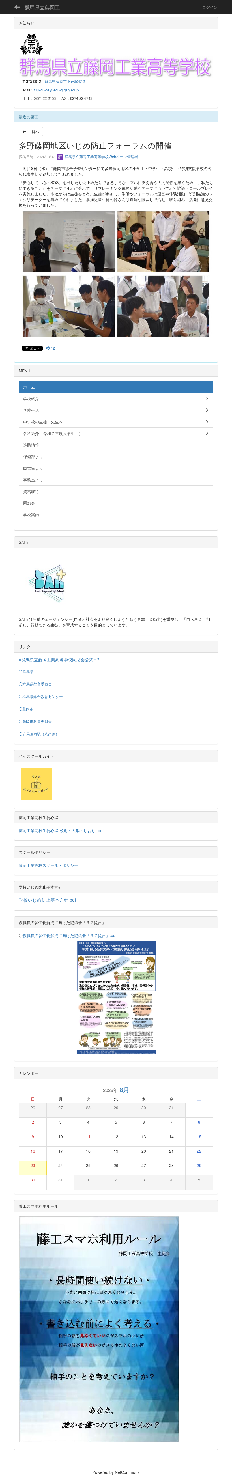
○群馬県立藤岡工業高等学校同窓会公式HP (59, 660)
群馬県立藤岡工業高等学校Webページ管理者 (100, 156)
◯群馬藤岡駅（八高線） (39, 734)
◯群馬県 (26, 672)
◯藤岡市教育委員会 (35, 722)
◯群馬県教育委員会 (35, 684)
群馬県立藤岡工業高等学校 (48, 7)
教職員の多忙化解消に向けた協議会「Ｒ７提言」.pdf (70, 935)
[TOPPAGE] (116, 66)
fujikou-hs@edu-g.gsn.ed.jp (56, 89)
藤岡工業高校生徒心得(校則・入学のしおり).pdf (61, 830)
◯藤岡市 (26, 709)
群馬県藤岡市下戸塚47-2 (65, 81)
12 (52, 348)
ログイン (210, 7)
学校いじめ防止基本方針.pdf (47, 900)
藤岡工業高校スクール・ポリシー (48, 865)
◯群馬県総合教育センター (41, 697)
